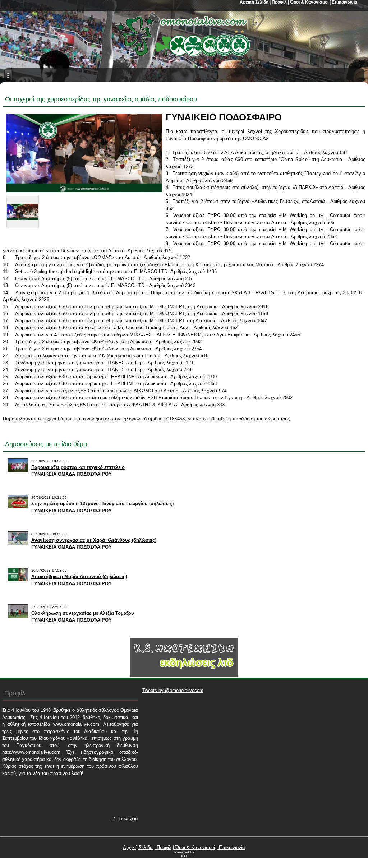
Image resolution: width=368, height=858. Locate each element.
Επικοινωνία (231, 847)
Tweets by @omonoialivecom (172, 690)
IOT (184, 856)
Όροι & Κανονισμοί (194, 847)
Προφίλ (163, 847)
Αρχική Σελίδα (138, 847)
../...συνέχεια (124, 818)
